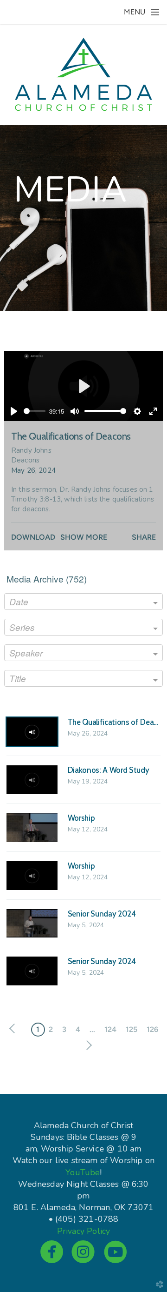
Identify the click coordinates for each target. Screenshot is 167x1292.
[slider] (34, 411)
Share (144, 537)
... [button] (92, 1029)
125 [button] (131, 1029)
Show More (83, 537)
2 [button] (51, 1029)
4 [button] (78, 1029)
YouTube (82, 1172)
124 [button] (110, 1029)
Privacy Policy (83, 1231)
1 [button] (37, 1029)
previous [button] (14, 1028)
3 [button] (64, 1029)
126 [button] (152, 1029)
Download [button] (33, 537)
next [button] (87, 1045)
